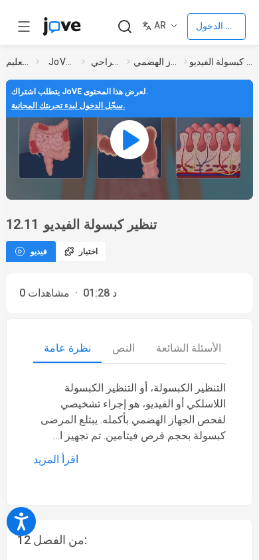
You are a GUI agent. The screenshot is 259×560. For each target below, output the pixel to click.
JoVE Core (62, 61)
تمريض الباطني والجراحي (106, 61)
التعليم (18, 61)
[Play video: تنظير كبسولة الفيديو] (129, 140)
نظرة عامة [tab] (67, 348)
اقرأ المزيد (55, 459)
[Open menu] (24, 26)
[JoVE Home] (62, 26)
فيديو (39, 251)
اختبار (88, 251)
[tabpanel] (129, 424)
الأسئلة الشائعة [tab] (188, 348)
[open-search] (124, 26)
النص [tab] (123, 348)
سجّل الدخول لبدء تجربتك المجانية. (68, 105)
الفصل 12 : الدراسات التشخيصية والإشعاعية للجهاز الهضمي (156, 61)
